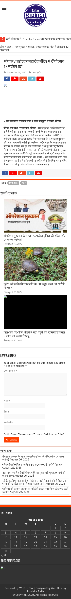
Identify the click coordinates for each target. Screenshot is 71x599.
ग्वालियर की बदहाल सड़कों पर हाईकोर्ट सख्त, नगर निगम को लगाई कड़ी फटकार (35, 490)
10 (5, 537)
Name (7, 400)
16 (65, 537)
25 (15, 546)
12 (25, 537)
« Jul (3, 555)
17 (5, 541)
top (24, 183)
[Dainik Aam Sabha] (35, 15)
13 (35, 537)
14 (45, 537)
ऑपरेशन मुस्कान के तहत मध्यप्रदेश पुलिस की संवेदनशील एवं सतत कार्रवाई (33, 458)
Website (8, 422)
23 (65, 541)
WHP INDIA (26, 588)
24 (5, 546)
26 (25, 546)
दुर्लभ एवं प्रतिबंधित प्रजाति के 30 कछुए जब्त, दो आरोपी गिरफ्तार (32, 464)
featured (13, 183)
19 (25, 541)
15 (55, 537)
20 (35, 541)
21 (45, 541)
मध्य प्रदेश (20, 46)
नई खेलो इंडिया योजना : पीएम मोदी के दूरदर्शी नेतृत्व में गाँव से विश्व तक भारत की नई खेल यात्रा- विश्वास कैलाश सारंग (34, 482)
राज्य (9, 46)
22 (55, 541)
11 (15, 537)
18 (15, 541)
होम (2, 46)
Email (7, 411)
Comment (10, 370)
